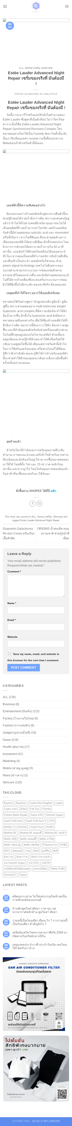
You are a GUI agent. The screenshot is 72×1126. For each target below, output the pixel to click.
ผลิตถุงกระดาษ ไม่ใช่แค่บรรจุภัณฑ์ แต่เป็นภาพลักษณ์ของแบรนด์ (39, 898)
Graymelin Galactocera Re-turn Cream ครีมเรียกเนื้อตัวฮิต (19, 533)
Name (11, 603)
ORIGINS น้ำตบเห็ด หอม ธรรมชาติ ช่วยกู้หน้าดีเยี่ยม (53, 533)
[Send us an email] (66, 6)
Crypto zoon (10, 808)
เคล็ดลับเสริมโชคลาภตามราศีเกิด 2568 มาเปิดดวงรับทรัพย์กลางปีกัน (40, 934)
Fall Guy (34, 808)
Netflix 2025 (10, 838)
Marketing (9, 761)
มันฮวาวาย (22, 856)
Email (11, 619)
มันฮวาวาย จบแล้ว (40, 856)
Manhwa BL (10, 832)
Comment (14, 571)
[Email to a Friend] (39, 504)
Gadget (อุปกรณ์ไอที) (16, 732)
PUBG (64, 844)
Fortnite (47, 808)
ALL (21, 68)
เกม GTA (33, 862)
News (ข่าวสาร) (13, 775)
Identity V (9, 827)
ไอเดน (23, 874)
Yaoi (28, 850)
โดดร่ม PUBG (58, 868)
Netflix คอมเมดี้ (28, 838)
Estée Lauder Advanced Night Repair (39, 520)
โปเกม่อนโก (10, 874)
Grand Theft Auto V (36, 820)
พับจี (55, 850)
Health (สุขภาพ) (13, 746)
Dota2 (23, 808)
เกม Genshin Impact (14, 862)
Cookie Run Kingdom (41, 803)
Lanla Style (50, 94)
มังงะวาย (8, 856)
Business (9, 704)
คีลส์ (36, 850)
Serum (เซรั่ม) (32, 68)
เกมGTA (46, 862)
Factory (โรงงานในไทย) (18, 718)
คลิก (53, 490)
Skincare (47, 68)
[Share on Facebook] (33, 504)
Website (12, 636)
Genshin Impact (54, 815)
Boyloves (21, 803)
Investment (10, 754)
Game (7, 739)
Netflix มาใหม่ (47, 838)
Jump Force (36, 827)
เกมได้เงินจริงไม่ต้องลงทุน (17, 868)
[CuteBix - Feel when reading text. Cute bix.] (36, 6)
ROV (6, 850)
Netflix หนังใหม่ (32, 844)
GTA (52, 820)
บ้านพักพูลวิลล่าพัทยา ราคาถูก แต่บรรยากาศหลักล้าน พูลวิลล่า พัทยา (34, 910)
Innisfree (22, 827)
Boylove (8, 803)
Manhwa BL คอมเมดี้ (31, 832)
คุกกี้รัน (46, 850)
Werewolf (17, 850)
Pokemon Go (50, 844)
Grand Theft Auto (13, 820)
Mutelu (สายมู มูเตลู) (16, 768)
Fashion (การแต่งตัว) (16, 725)
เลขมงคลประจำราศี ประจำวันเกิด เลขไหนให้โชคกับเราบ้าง (39, 946)
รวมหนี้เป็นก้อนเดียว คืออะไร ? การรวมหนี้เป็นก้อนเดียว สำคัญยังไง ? (39, 922)
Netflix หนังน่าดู (12, 844)
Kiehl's (50, 827)
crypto (59, 803)
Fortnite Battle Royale (15, 815)
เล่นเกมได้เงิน (40, 868)
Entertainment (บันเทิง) (17, 711)
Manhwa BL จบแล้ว (55, 832)
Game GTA (37, 815)
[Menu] (5, 6)
